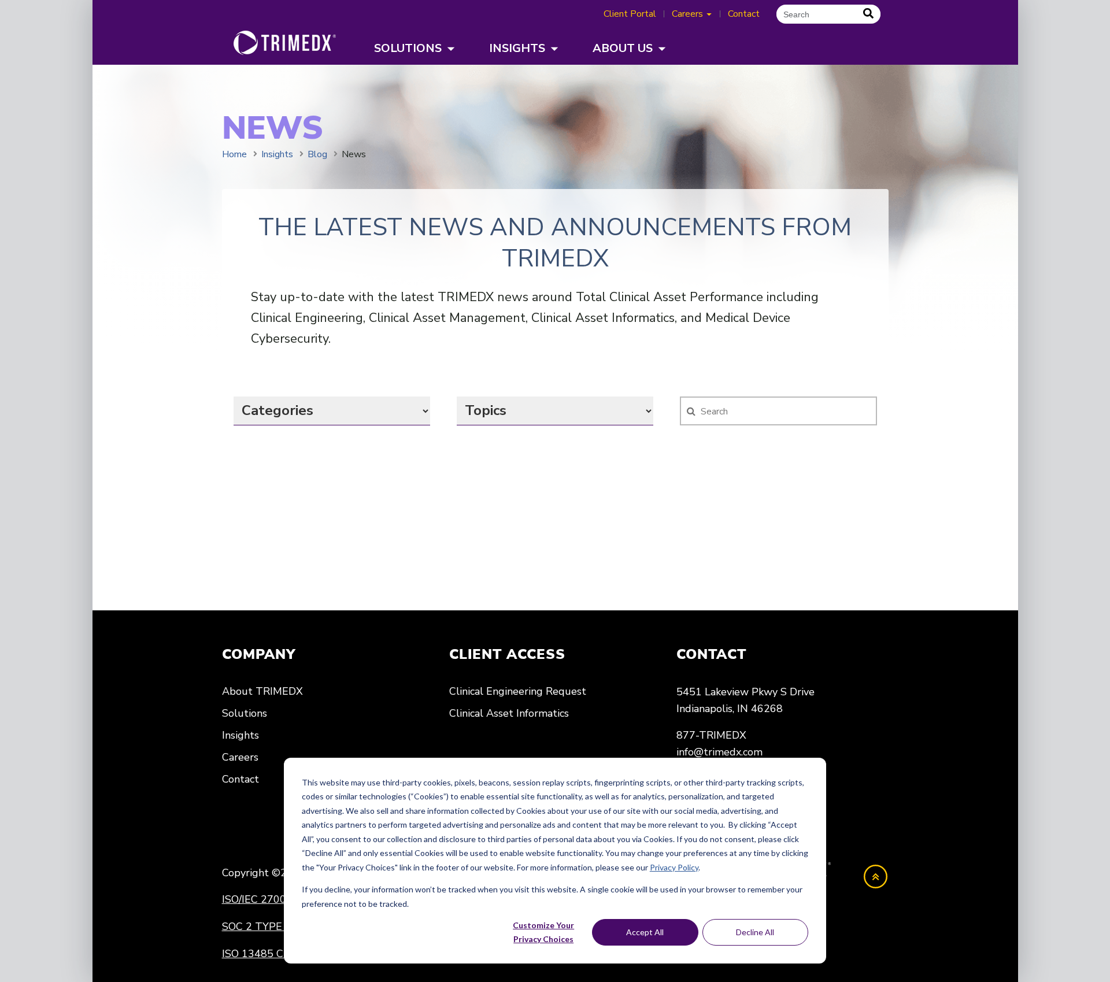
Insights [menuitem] (240, 735)
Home (234, 154)
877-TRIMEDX (711, 735)
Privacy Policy (674, 867)
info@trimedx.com (719, 752)
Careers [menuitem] (240, 757)
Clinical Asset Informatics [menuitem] (509, 713)
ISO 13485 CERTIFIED (276, 954)
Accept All (645, 932)
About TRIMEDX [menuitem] (262, 691)
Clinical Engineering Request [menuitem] (517, 691)
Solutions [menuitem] (244, 713)
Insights (277, 154)
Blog (317, 154)
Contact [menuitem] (240, 779)
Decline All (755, 932)
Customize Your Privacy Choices (543, 932)
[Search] (868, 14)
